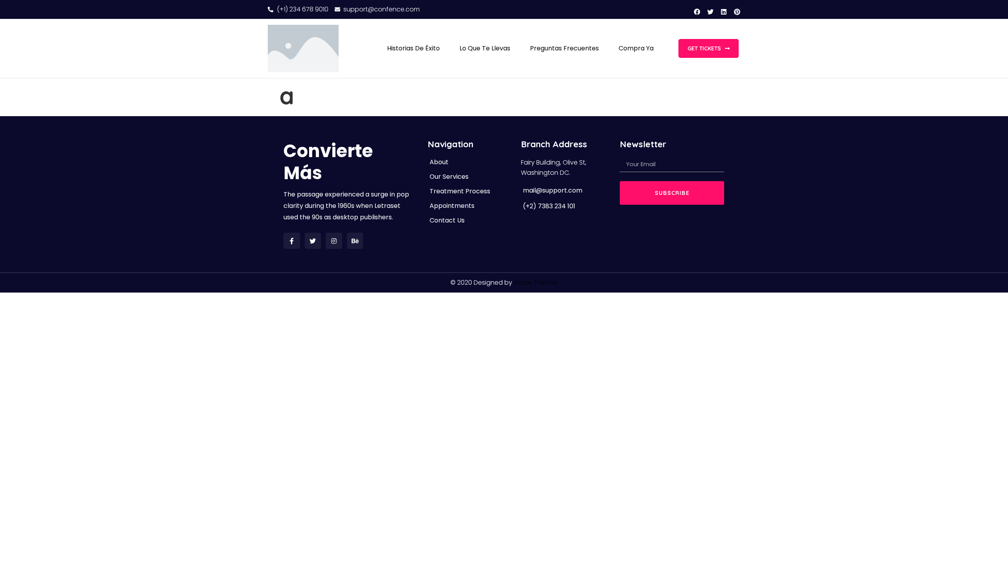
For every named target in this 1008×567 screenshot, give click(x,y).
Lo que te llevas (485, 48)
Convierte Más (328, 162)
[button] (708, 48)
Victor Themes (536, 282)
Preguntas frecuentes (564, 48)
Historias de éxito (413, 48)
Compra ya (636, 48)
